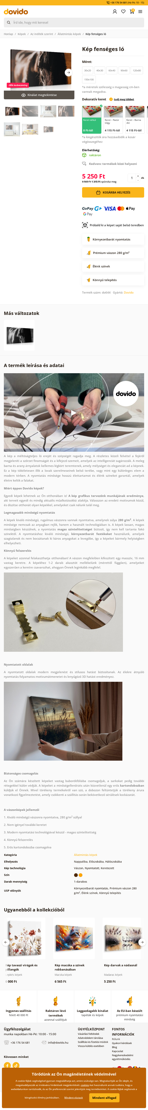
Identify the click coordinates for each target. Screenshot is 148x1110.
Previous (6, 942)
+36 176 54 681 (20, 1042)
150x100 (89, 79)
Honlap (8, 34)
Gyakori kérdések (122, 1043)
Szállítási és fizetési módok (93, 1042)
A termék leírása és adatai (34, 365)
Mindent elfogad (104, 1098)
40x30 (99, 70)
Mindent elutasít (73, 1097)
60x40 (111, 70)
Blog (114, 1047)
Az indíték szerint (41, 34)
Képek (22, 34)
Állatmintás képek (69, 34)
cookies (85, 1085)
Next (68, 72)
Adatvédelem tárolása (90, 1038)
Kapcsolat (117, 1051)
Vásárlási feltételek (88, 1034)
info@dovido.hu (57, 1042)
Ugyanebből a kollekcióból (34, 909)
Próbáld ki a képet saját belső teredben (117, 225)
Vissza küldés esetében (91, 1046)
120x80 (137, 70)
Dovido (129, 292)
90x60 (124, 70)
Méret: (87, 62)
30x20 (87, 70)
